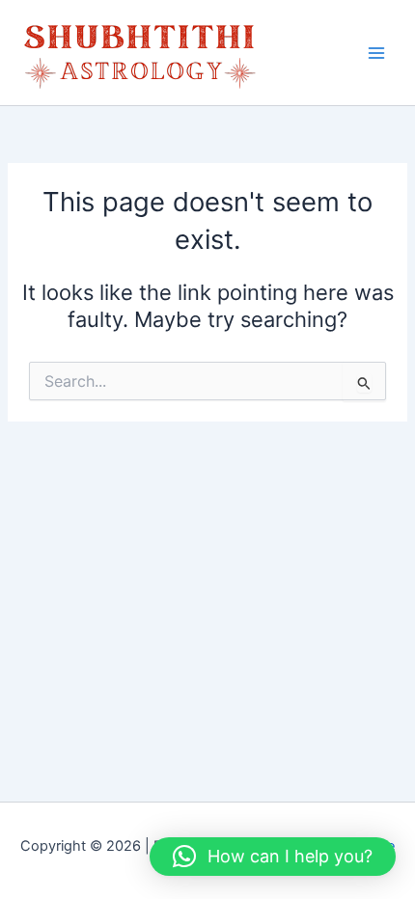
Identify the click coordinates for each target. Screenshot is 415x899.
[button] (273, 856)
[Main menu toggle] (376, 52)
